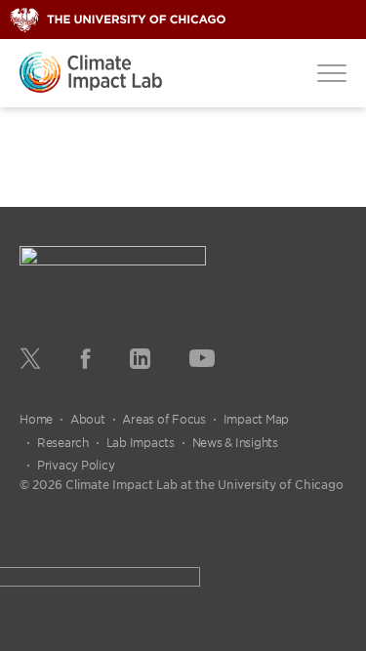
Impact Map (257, 419)
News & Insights (235, 442)
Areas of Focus (164, 419)
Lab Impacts (140, 442)
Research (63, 442)
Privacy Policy (76, 464)
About (87, 419)
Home (36, 419)
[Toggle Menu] (331, 72)
